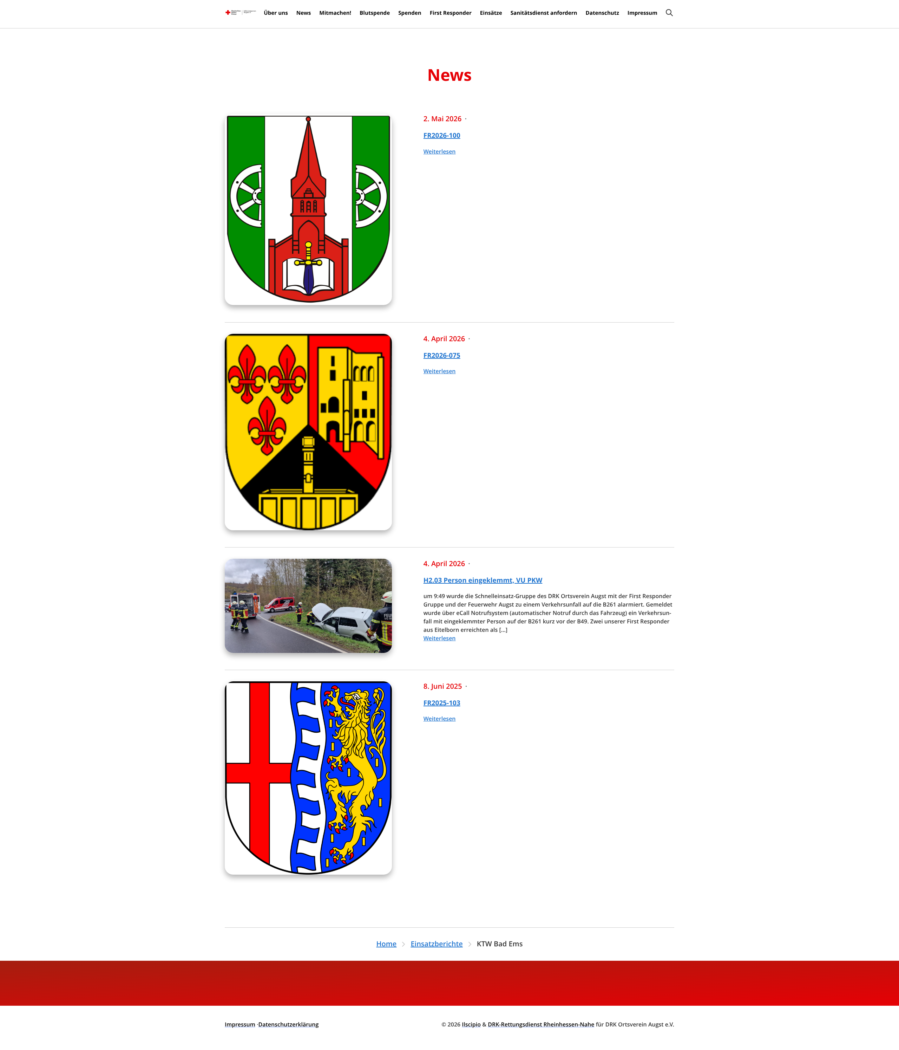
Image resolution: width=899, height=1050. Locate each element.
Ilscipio (471, 1024)
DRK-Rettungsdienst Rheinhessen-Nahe (541, 1024)
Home (386, 944)
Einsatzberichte (436, 944)
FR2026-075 (442, 355)
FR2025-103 (442, 703)
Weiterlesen (440, 151)
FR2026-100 (442, 135)
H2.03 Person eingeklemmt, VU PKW (483, 580)
